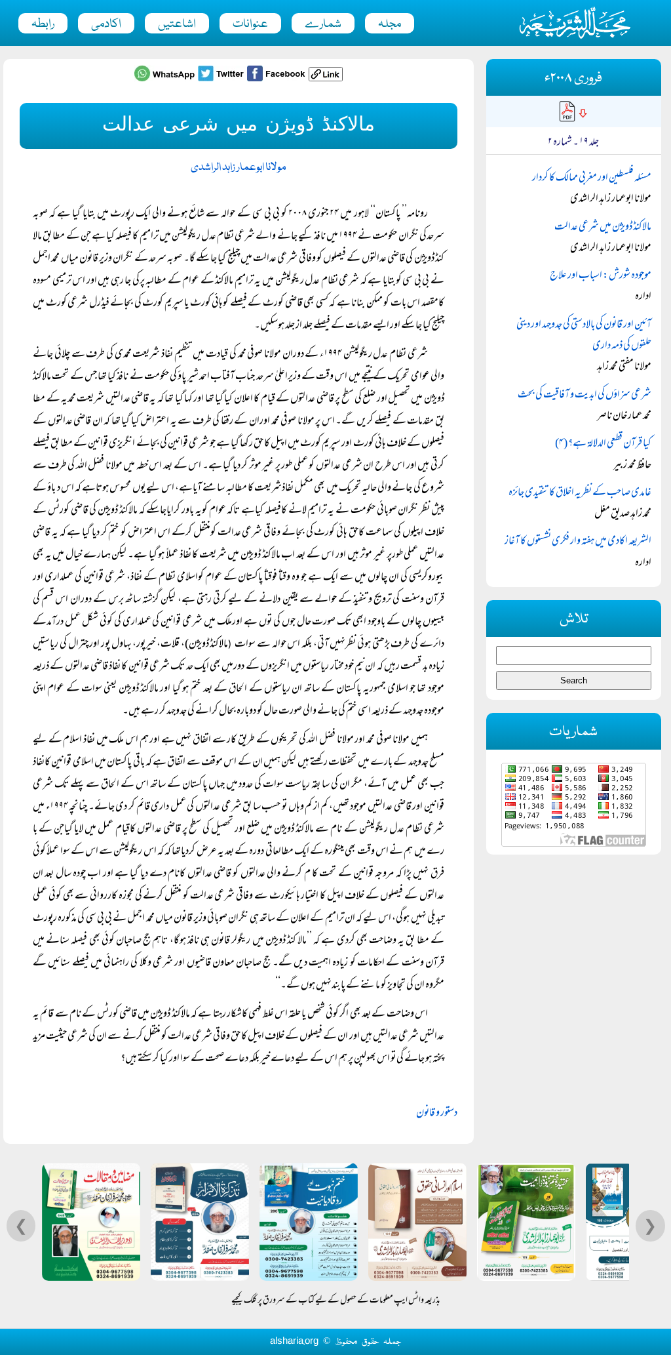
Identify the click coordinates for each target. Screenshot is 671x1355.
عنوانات (250, 24)
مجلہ (389, 24)
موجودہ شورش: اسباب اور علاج (600, 276)
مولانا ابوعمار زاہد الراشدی (238, 167)
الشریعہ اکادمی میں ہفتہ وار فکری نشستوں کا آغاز (578, 541)
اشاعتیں (177, 24)
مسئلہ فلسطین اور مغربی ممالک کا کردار (591, 178)
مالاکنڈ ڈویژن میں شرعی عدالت (602, 227)
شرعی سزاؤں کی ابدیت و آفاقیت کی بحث (584, 395)
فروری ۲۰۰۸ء (573, 78)
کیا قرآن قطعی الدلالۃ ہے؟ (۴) (603, 444)
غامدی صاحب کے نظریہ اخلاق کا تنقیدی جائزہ (579, 493)
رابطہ (42, 24)
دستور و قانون (436, 1113)
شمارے (323, 24)
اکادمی (106, 24)
